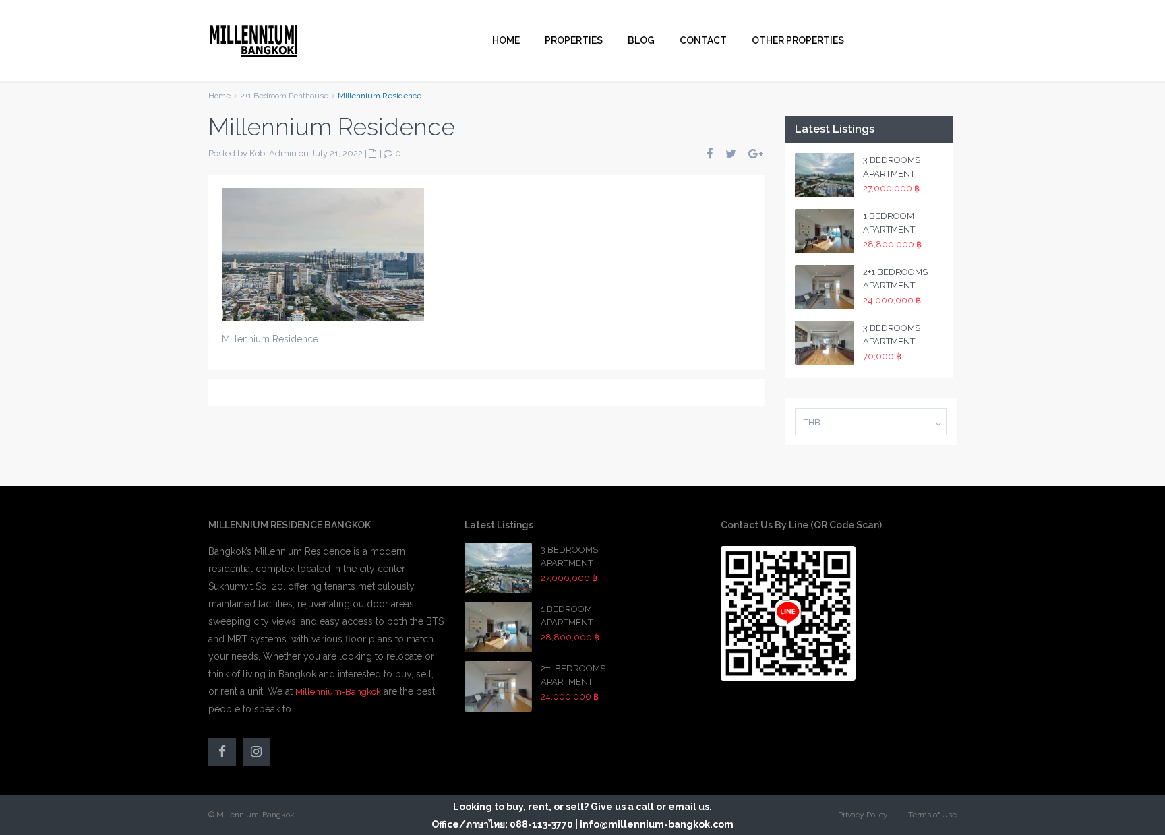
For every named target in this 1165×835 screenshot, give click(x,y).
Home (219, 95)
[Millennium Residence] (323, 254)
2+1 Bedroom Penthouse (284, 95)
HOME (506, 40)
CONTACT (703, 40)
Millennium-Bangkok (338, 692)
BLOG (641, 40)
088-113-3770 (541, 824)
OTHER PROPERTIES (798, 40)
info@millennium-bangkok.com (657, 824)
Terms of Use (932, 814)
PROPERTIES (574, 40)
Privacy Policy (863, 814)
